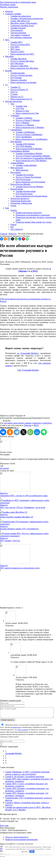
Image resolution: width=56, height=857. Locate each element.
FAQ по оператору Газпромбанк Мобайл (34, 158)
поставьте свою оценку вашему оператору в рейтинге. (28, 423)
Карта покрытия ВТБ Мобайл (29, 149)
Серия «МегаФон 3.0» (20, 21)
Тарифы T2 (15, 87)
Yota (12, 104)
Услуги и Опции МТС (20, 44)
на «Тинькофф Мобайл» (28, 353)
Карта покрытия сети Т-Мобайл (30, 127)
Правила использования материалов (21, 839)
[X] (12, 238)
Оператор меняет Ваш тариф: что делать (33, 222)
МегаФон (9, 56)
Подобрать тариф (7, 4)
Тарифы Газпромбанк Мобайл (29, 153)
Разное (13, 224)
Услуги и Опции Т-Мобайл (28, 120)
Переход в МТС (17, 52)
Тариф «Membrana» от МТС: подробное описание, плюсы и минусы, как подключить (27, 773)
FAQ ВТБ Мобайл (24, 146)
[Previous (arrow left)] (1, 856)
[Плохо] (4, 418)
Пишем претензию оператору (29, 213)
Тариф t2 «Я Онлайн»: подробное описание (24, 776)
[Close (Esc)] (1, 854)
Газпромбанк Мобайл (20, 151)
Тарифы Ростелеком (24, 175)
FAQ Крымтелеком (24, 194)
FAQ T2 (13, 92)
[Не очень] (13, 418)
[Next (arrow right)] (4, 856)
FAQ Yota (20, 108)
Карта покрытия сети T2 (21, 99)
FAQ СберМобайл (24, 137)
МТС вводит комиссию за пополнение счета (20, 568)
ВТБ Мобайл (16, 141)
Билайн (8, 70)
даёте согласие (22, 730)
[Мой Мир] (19, 238)
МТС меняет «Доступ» (10, 540)
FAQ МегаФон (17, 63)
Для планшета (16, 30)
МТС (7, 40)
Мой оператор (16, 168)
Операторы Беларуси (19, 198)
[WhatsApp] (16, 238)
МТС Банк (15, 49)
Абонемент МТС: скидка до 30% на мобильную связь (24, 495)
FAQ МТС (15, 47)
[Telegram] (8, 238)
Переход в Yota (22, 111)
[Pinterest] (23, 238)
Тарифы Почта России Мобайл (29, 186)
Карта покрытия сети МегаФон (24, 68)
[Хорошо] (34, 418)
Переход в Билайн (18, 80)
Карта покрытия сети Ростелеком (30, 182)
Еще (7, 208)
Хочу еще (4, 825)
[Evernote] (27, 238)
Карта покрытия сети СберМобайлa (31, 139)
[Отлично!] (44, 418)
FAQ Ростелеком (23, 179)
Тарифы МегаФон (18, 59)
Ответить (9, 625)
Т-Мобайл (14, 115)
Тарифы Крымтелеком (26, 191)
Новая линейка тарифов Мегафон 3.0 (16, 517)
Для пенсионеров (18, 33)
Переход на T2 (16, 96)
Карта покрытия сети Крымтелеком (31, 196)
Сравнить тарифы (13, 14)
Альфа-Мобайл (17, 163)
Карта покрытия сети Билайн (23, 82)
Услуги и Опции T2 (19, 89)
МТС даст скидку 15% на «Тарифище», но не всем (22, 507)
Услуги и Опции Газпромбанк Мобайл (33, 156)
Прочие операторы (13, 101)
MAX (36, 425)
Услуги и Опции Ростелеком (28, 177)
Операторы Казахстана (20, 201)
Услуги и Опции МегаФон (22, 61)
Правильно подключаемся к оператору (33, 215)
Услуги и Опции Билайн (21, 75)
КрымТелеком (16, 189)
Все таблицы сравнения (21, 37)
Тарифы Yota (21, 106)
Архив (13, 205)
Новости (9, 11)
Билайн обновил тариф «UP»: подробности (19, 529)
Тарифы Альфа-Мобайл (26, 165)
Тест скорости (16, 229)
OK (32, 851)
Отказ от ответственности (16, 837)
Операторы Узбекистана (21, 203)
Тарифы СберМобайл (25, 132)
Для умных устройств (20, 35)
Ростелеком (15, 172)
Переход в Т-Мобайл (25, 125)
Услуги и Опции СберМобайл (29, 134)
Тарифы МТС (16, 42)
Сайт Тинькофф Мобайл (28, 370)
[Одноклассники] (5, 238)
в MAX (34, 271)
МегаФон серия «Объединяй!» (24, 23)
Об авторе (4, 468)
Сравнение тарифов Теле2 (22, 25)
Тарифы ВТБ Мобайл (25, 144)
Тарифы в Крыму (18, 28)
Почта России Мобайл (20, 184)
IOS (12, 227)
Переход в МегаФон (19, 66)
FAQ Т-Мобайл (22, 123)
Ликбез (13, 210)
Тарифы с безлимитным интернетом (26, 18)
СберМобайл (16, 130)
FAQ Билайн (16, 78)
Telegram (28, 425)
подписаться (15, 727)
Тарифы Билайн (17, 73)
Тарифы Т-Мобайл (24, 118)
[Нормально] (24, 418)
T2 (6, 85)
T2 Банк (14, 94)
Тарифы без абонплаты (20, 16)
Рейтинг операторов (9, 7)
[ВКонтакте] (1, 238)
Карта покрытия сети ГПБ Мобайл (31, 160)
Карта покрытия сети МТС (22, 54)
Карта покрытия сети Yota (27, 113)
